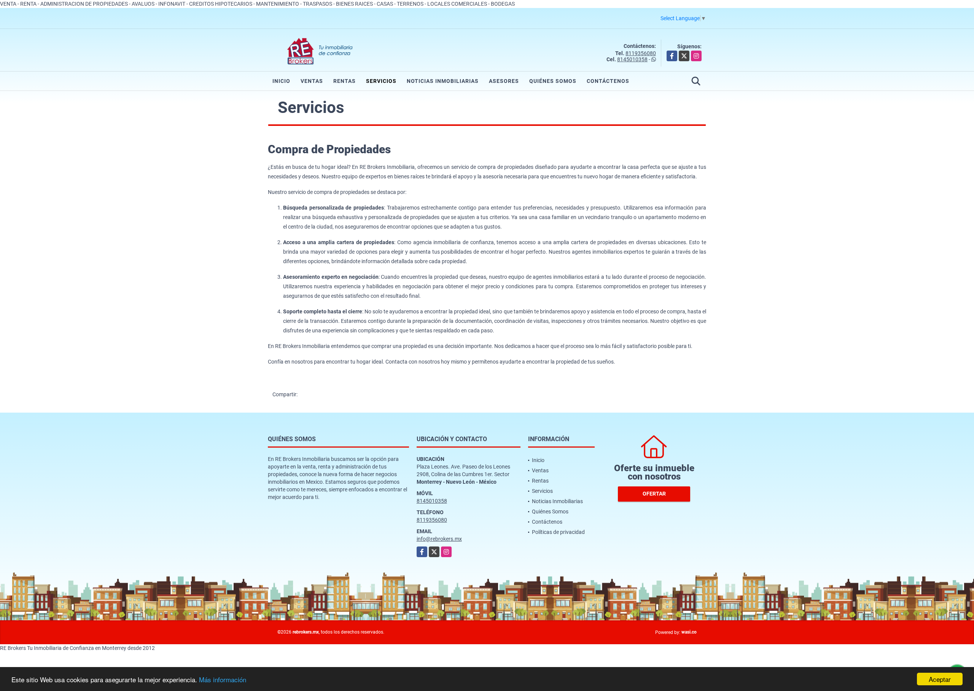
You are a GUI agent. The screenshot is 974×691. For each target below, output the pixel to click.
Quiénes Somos (552, 81)
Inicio (281, 81)
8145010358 (632, 59)
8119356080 (640, 53)
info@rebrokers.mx (439, 539)
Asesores (504, 81)
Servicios (381, 81)
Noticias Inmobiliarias (443, 81)
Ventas (312, 81)
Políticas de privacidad (558, 532)
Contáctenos (608, 81)
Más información (222, 679)
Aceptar (940, 679)
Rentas (344, 81)
